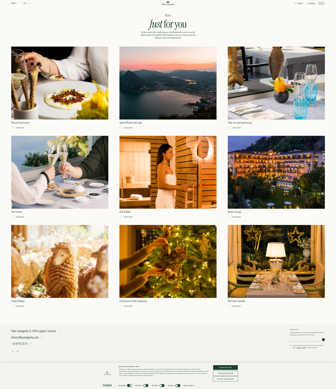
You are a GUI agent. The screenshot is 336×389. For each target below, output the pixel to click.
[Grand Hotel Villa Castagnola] (168, 3)
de (27, 3)
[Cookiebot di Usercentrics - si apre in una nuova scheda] (107, 385)
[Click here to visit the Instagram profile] (18, 351)
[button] (14, 3)
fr (30, 3)
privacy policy (301, 348)
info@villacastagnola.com (24, 337)
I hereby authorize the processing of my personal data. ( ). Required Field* (307, 346)
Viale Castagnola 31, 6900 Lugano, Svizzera (33, 331)
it (22, 3)
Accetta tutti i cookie (225, 367)
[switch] (145, 385)
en (25, 3)
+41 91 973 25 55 (19, 344)
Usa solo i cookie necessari (225, 379)
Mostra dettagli (188, 385)
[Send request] (323, 339)
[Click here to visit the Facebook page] (13, 351)
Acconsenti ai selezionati (225, 373)
